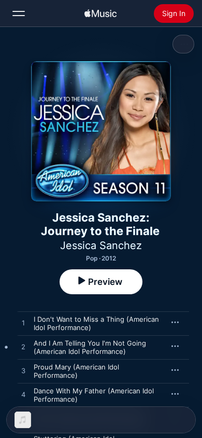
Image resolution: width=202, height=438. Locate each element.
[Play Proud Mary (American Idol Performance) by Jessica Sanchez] (23, 371)
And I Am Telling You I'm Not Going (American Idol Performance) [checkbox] (90, 347)
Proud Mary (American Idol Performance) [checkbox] (76, 371)
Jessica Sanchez (101, 245)
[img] (100, 13)
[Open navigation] (18, 13)
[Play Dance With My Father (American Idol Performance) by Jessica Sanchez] (23, 395)
